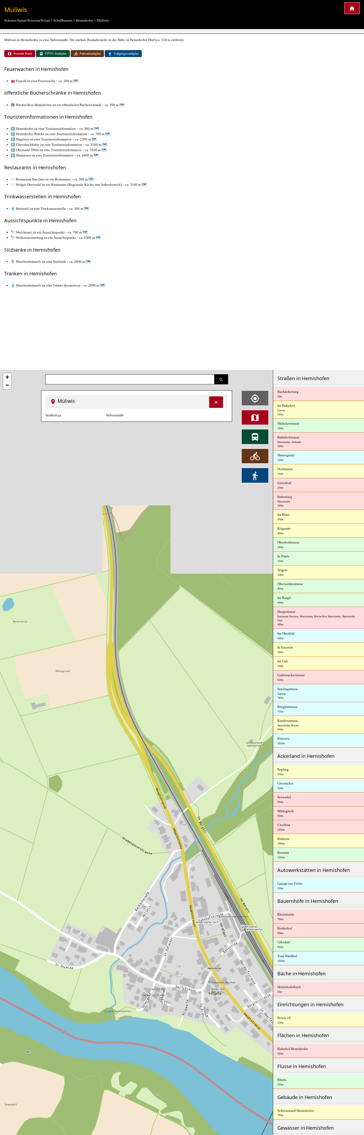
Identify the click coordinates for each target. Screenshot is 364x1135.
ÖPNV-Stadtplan (56, 53)
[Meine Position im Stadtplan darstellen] (255, 398)
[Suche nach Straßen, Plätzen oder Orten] (221, 379)
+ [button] (7, 377)
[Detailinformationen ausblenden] (216, 402)
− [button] (7, 385)
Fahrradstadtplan (90, 53)
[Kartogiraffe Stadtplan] (352, 8)
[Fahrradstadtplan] (255, 456)
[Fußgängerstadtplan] (255, 475)
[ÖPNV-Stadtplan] (255, 436)
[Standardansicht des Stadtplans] (255, 417)
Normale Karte (22, 53)
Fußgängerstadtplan (126, 53)
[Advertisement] (182, 329)
